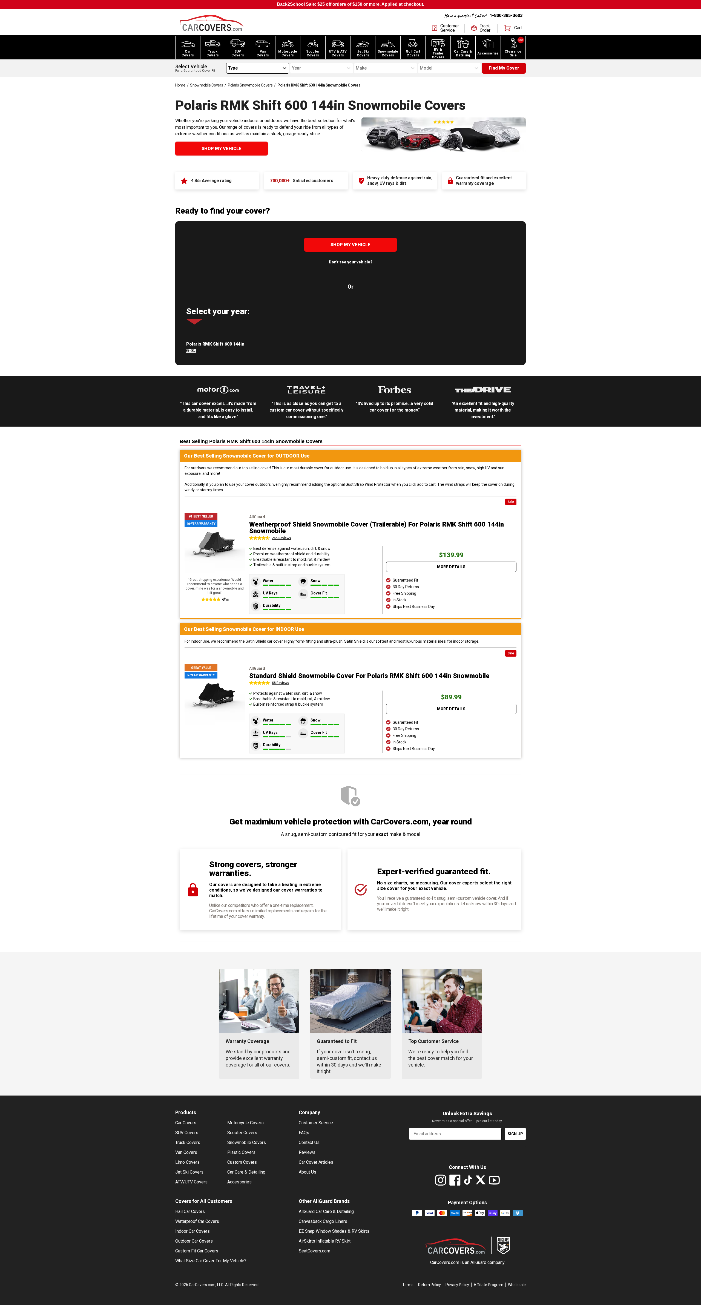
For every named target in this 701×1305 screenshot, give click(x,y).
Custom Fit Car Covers (196, 1251)
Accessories (239, 1182)
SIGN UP (515, 1134)
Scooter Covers (242, 1132)
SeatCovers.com (314, 1251)
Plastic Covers (241, 1152)
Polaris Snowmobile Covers (250, 85)
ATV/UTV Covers (191, 1182)
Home (180, 85)
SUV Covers (186, 1132)
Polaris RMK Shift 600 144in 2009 (215, 347)
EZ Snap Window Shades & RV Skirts (334, 1231)
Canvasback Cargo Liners (323, 1221)
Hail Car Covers (190, 1211)
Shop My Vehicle (222, 148)
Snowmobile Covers (206, 85)
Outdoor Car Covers (194, 1241)
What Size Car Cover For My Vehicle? (210, 1260)
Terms (407, 1285)
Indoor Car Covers (192, 1231)
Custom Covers (242, 1162)
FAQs (304, 1132)
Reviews (307, 1152)
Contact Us (309, 1142)
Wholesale (517, 1285)
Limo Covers (187, 1162)
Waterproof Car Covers (197, 1221)
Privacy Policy (457, 1285)
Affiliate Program (488, 1285)
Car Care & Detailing (246, 1172)
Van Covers (186, 1152)
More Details (451, 567)
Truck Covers (187, 1142)
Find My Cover (504, 68)
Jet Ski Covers (189, 1172)
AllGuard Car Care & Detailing (326, 1211)
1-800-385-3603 (506, 15)
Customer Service (316, 1122)
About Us (307, 1172)
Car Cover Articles (316, 1162)
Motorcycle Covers (245, 1122)
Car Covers (185, 1122)
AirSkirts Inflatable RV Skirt (324, 1241)
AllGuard (478, 1262)
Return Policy (429, 1285)
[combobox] (228, 68)
